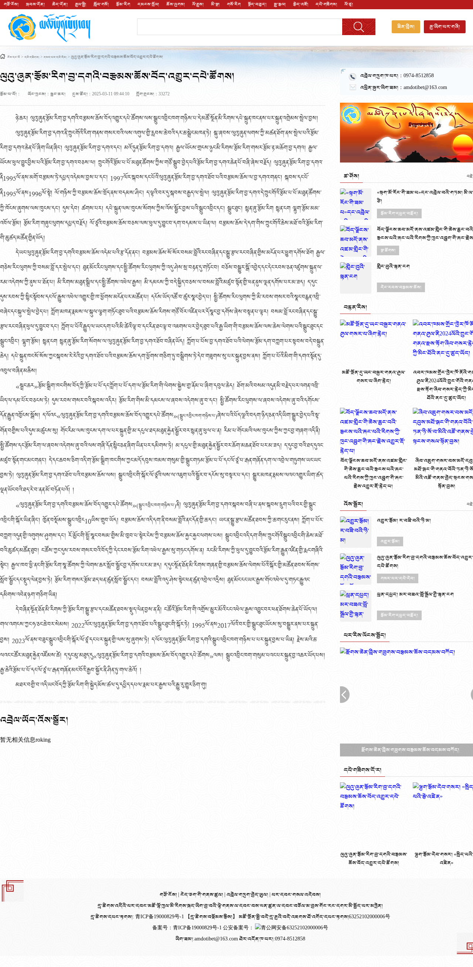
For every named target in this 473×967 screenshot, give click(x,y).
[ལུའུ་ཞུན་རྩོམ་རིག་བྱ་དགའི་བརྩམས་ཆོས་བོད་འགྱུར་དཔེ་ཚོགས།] (355, 569)
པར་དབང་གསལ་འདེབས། (296, 895)
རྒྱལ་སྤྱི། (80, 4)
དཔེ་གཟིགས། (326, 4)
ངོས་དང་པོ (13, 57)
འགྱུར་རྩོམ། (390, 541)
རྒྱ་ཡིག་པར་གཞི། (444, 27)
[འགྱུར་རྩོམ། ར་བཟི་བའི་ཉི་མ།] (355, 532)
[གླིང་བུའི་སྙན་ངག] (355, 278)
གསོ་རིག (234, 4)
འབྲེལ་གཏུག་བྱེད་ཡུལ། (248, 895)
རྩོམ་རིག (123, 4)
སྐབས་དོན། (35, 4)
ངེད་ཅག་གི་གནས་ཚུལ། (202, 895)
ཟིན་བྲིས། (406, 27)
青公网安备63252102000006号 (294, 928)
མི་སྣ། (215, 4)
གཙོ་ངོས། (11, 4)
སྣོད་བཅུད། (257, 4)
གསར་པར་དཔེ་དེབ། (55, 57)
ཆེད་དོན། (60, 4)
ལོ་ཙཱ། (348, 4)
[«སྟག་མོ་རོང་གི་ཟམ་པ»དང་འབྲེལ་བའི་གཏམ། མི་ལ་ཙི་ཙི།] (355, 204)
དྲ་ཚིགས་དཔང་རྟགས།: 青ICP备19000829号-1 (137, 917)
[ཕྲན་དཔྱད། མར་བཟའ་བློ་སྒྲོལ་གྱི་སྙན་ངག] (355, 606)
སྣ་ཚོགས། (388, 250)
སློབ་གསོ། (101, 4)
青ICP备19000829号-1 (198, 928)
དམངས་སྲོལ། (148, 4)
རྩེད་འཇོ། (300, 4)
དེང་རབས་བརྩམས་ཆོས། (401, 287)
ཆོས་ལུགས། (175, 4)
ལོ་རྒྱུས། (198, 4)
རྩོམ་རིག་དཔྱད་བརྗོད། (399, 213)
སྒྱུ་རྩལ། (280, 4)
